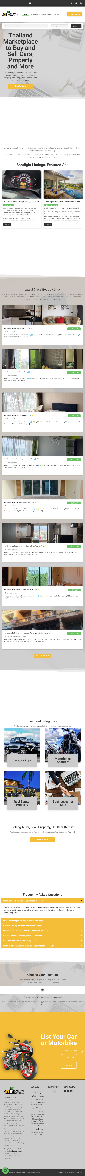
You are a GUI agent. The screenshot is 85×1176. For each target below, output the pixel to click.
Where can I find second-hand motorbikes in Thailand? (26, 931)
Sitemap (38, 1172)
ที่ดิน (39, 1129)
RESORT (33, 1114)
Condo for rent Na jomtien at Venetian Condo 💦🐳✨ (21, 589)
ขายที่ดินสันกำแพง (39, 1123)
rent (41, 1111)
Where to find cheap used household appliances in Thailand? (28, 946)
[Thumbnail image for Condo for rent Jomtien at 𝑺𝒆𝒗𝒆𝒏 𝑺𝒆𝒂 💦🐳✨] (42, 402)
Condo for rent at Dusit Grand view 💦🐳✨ (18, 372)
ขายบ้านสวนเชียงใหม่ (36, 1126)
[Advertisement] (42, 119)
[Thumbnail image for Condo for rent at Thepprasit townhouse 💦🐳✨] (42, 489)
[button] (30, 2)
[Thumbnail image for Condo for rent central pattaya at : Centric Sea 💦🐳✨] (42, 446)
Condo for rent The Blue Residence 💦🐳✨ (18, 328)
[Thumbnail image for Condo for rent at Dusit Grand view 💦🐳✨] (42, 359)
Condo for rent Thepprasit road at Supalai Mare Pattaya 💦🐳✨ (25, 546)
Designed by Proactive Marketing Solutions (70, 1172)
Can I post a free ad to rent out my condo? (20, 941)
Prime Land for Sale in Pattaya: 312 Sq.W (21, 201)
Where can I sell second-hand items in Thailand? (23, 901)
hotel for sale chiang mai (37, 1099)
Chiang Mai (12, 913)
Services (57, 14)
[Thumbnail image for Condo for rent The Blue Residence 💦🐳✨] (42, 315)
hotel (38, 1097)
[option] (21, 197)
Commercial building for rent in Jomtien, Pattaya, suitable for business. (27, 633)
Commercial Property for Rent (16, 636)
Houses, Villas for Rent (14, 506)
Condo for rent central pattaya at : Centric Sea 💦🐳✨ (22, 459)
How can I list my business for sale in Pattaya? (22, 925)
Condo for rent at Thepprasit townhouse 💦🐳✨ (20, 502)
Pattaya (70, 910)
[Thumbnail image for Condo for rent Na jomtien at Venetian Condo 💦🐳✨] (42, 576)
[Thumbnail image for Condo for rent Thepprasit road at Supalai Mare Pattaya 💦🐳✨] (42, 533)
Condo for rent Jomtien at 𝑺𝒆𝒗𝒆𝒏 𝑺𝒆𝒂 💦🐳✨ (18, 415)
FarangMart (8, 907)
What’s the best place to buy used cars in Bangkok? (24, 920)
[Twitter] (68, 1091)
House (38, 1102)
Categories (34, 14)
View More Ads (42, 656)
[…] (32, 337)
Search (77, 26)
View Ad (49, 224)
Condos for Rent (12, 332)
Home (25, 14)
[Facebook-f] (65, 1091)
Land (34, 1107)
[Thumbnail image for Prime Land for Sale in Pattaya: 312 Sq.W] (21, 184)
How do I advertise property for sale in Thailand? (23, 936)
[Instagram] (71, 1091)
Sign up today (16, 1151)
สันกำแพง (37, 1132)
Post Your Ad (10, 155)
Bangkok (63, 910)
